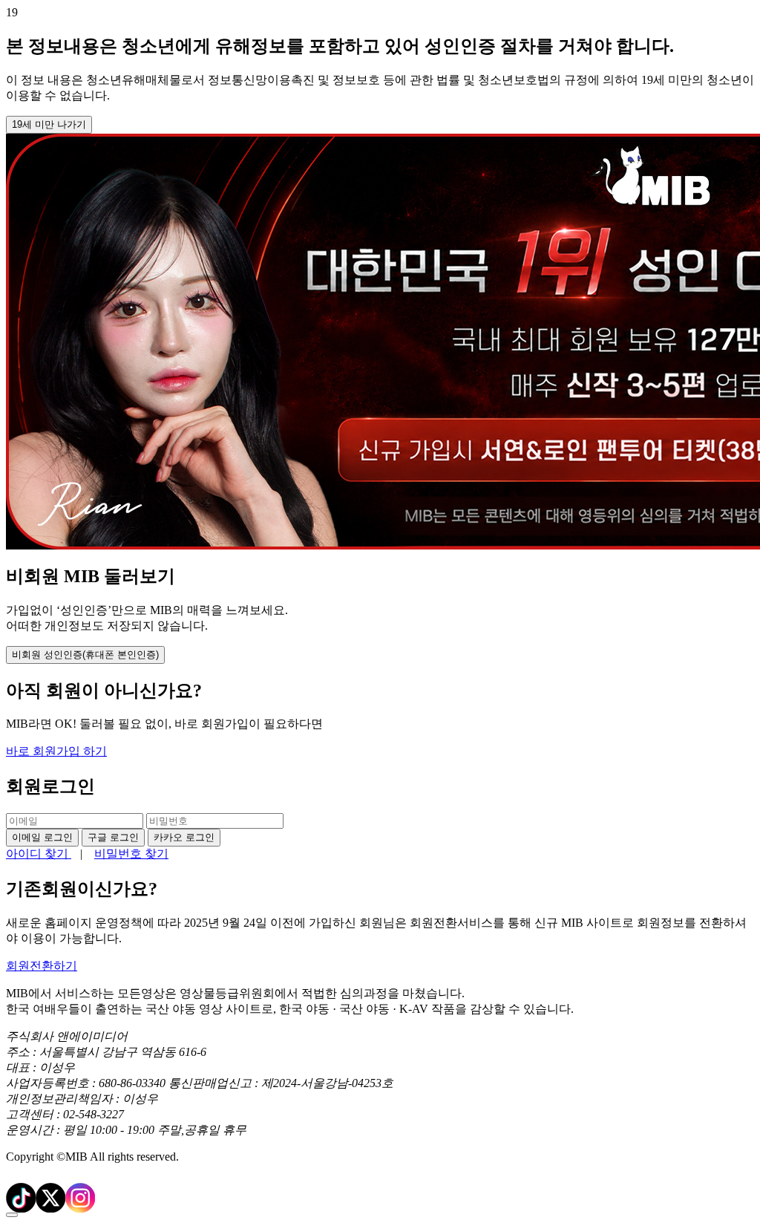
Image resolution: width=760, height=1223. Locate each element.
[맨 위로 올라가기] (12, 1215)
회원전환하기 (41, 965)
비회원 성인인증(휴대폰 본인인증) (85, 654)
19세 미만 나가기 (49, 124)
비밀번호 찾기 (131, 853)
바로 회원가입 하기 (56, 751)
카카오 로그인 (184, 837)
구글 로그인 (113, 837)
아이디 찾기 (38, 853)
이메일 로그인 (42, 837)
